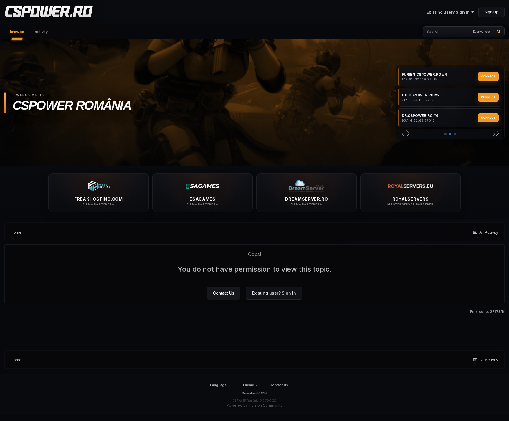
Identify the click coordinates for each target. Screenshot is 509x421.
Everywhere (481, 31)
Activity (41, 31)
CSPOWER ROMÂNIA (71, 105)
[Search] (498, 32)
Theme (248, 385)
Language (218, 385)
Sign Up (491, 11)
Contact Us (223, 292)
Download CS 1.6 (254, 393)
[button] (405, 134)
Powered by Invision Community (254, 405)
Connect (488, 76)
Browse (17, 31)
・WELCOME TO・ (30, 94)
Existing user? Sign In (449, 12)
